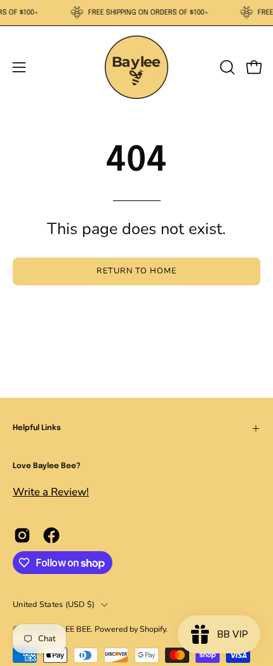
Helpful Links (37, 428)
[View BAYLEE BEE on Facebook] (51, 535)
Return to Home (136, 271)
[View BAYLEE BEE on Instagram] (22, 535)
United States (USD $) (54, 604)
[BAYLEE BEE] (136, 67)
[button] (226, 67)
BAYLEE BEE (68, 629)
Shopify (153, 629)
